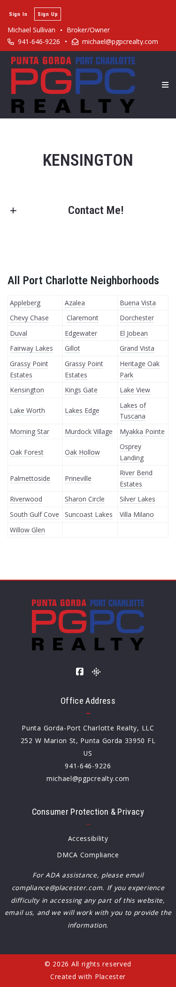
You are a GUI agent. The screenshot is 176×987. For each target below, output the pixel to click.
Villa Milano (137, 514)
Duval (18, 333)
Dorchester (137, 317)
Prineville (78, 478)
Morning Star (29, 431)
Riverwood (26, 498)
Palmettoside (30, 478)
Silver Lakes (137, 498)
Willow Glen (27, 529)
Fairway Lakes (31, 348)
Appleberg (25, 302)
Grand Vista (137, 348)
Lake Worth (27, 410)
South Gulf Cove (34, 514)
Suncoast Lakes (89, 514)
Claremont (83, 317)
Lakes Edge (82, 410)
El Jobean (134, 333)
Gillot (72, 348)
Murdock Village (89, 431)
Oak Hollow (82, 452)
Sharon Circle (85, 498)
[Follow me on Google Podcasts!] (96, 672)
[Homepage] (73, 85)
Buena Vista (138, 302)
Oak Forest (27, 452)
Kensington (27, 389)
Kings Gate (81, 389)
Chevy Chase (29, 317)
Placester (110, 976)
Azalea (75, 302)
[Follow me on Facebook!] (80, 672)
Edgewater (81, 333)
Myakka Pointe (142, 431)
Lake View (135, 389)
